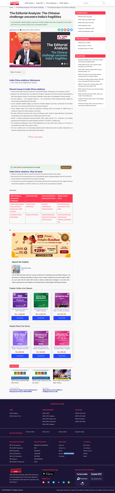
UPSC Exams (29, 3)
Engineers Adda (79, 431)
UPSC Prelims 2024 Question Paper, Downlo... (61, 381)
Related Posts (14, 366)
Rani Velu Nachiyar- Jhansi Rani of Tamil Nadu (64, 206)
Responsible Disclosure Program (66, 490)
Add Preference (66, 167)
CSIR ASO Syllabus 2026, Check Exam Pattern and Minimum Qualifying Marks (90, 60)
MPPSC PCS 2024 (80, 416)
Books (85, 456)
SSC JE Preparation (15, 453)
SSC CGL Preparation (16, 456)
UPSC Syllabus (14, 413)
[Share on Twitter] (71, 29)
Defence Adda (63, 431)
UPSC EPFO (45, 413)
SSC (35, 448)
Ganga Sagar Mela (32, 196)
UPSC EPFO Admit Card (49, 419)
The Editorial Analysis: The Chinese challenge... (30, 7)
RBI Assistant (13, 459)
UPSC (36, 461)
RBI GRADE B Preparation (17, 461)
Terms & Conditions (97, 490)
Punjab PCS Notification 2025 (86, 28)
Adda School (46, 431)
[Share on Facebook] (68, 29)
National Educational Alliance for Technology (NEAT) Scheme (49, 217)
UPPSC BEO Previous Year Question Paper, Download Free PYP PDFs (90, 65)
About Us (61, 445)
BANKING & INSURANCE (41, 445)
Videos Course (87, 450)
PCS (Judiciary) (51, 3)
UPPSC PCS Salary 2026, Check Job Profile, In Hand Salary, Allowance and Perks (90, 104)
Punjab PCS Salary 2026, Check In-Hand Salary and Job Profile (91, 99)
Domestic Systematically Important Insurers (47, 206)
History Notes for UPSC (84, 45)
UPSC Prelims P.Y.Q (15, 416)
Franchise (61, 456)
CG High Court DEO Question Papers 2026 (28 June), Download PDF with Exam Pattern (90, 80)
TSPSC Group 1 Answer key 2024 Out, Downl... (41, 381)
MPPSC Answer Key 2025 (85, 16)
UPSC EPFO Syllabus (48, 416)
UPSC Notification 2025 (84, 25)
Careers (66, 453)
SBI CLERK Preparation (16, 448)
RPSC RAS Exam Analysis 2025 (86, 19)
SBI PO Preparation (15, 445)
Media (60, 450)
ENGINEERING (38, 459)
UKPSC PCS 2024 (80, 421)
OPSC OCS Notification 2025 (86, 31)
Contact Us (62, 448)
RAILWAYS (37, 450)
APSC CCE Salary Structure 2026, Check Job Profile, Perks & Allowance (90, 95)
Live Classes (87, 448)
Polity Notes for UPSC (84, 42)
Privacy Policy (109, 490)
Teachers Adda (30, 431)
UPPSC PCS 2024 (80, 413)
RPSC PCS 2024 (80, 419)
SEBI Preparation (14, 450)
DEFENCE (37, 456)
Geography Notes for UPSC (85, 48)
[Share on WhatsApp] (59, 29)
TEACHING (37, 453)
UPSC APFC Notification (49, 421)
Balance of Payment (32, 214)
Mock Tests (86, 445)
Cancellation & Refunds (83, 490)
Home (11, 7)
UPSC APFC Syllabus (48, 424)
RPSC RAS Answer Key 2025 (86, 22)
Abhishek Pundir (15, 30)
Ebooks (85, 453)
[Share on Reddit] (65, 29)
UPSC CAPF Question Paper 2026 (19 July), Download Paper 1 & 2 (90, 70)
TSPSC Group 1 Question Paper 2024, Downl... (20, 381)
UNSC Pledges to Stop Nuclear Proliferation (16, 198)
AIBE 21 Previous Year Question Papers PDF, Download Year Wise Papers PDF (90, 85)
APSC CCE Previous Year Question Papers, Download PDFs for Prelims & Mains (89, 75)
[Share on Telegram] (62, 29)
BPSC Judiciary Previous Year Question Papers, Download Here (91, 90)
